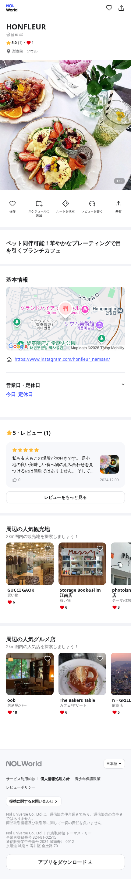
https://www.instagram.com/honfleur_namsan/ (62, 359)
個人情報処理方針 (55, 778)
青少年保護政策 (88, 778)
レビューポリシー (20, 787)
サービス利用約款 (20, 778)
